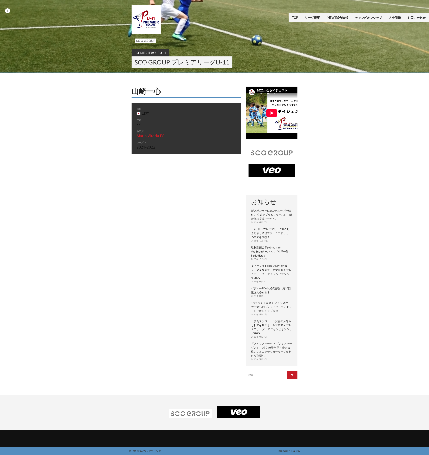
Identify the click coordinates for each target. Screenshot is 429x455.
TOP (295, 17)
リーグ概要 (312, 17)
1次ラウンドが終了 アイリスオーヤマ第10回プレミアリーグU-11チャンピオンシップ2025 (271, 306)
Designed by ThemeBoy (289, 451)
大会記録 (395, 17)
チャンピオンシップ (368, 17)
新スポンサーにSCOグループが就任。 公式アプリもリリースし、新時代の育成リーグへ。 (271, 214)
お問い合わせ (417, 17)
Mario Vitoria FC (150, 136)
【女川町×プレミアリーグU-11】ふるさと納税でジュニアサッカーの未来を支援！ (271, 233)
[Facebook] (7, 10)
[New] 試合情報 (337, 17)
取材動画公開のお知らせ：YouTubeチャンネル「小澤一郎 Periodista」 (270, 251)
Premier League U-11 (150, 53)
